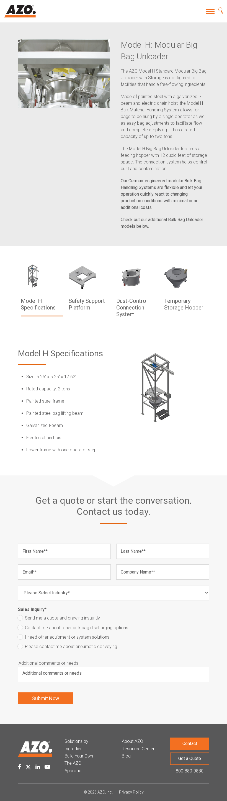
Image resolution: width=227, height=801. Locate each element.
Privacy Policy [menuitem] (131, 792)
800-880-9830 (189, 771)
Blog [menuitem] (126, 756)
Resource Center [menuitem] (138, 748)
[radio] (113, 619)
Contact (189, 743)
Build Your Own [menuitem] (79, 756)
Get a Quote (189, 758)
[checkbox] (113, 633)
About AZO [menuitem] (132, 741)
